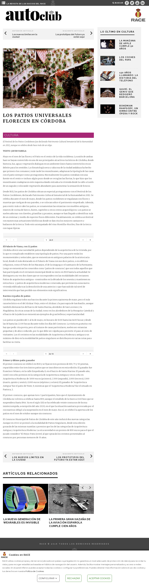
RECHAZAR (73, 578)
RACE (43, 4)
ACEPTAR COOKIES (99, 578)
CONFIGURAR (46, 578)
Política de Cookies (34, 571)
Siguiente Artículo (74, 31)
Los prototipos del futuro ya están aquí (69, 458)
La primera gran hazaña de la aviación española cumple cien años (70, 523)
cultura (11, 135)
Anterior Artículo (22, 31)
